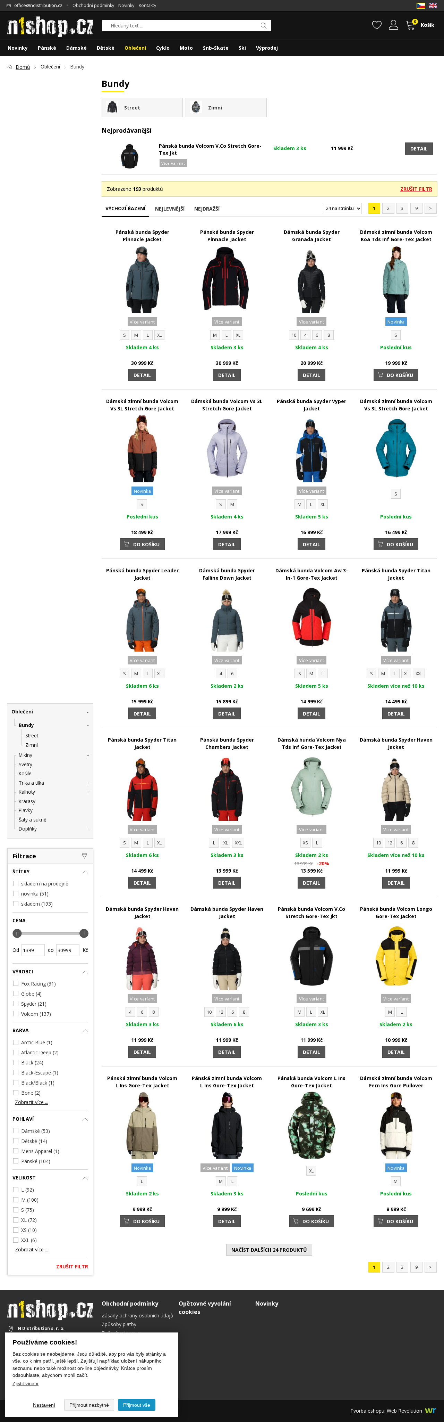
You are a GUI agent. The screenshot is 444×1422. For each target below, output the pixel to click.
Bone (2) (31, 1092)
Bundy (26, 725)
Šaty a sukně (32, 819)
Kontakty (147, 5)
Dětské (105, 47)
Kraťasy (27, 801)
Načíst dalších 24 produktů (269, 1250)
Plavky (26, 810)
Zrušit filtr (416, 189)
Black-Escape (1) (39, 1072)
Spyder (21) (33, 1003)
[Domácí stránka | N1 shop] (50, 24)
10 (293, 335)
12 (389, 843)
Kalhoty (27, 791)
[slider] (17, 933)
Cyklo (163, 47)
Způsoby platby (119, 1324)
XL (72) (29, 1220)
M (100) (30, 1199)
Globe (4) (31, 993)
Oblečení (22, 711)
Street (31, 735)
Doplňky (28, 828)
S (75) (27, 1210)
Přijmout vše (136, 1405)
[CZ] (421, 5)
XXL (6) (29, 1240)
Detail (419, 148)
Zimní (31, 745)
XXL (419, 674)
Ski (242, 47)
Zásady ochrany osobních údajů (137, 1315)
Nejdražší (207, 208)
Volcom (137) (36, 1014)
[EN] (433, 5)
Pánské (47, 47)
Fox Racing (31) (38, 983)
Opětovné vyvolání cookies (205, 1307)
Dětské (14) (34, 1141)
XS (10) (29, 1230)
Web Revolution (404, 1410)
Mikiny (25, 755)
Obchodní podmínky (93, 5)
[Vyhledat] (264, 25)
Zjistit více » (25, 1383)
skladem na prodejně (44, 883)
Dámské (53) (35, 1131)
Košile (25, 773)
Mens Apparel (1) (40, 1151)
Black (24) (32, 1062)
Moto (186, 47)
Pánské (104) (35, 1161)
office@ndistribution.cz (38, 5)
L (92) (27, 1189)
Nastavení (44, 1405)
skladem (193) (37, 903)
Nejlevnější (170, 208)
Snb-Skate (216, 47)
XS (305, 843)
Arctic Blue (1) (36, 1042)
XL (159, 335)
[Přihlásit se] (393, 26)
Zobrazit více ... (31, 1102)
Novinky (126, 5)
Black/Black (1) (37, 1082)
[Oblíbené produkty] (377, 26)
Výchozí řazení (125, 208)
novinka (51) (35, 893)
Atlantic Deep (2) (40, 1052)
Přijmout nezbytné (89, 1405)
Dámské (76, 47)
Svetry (25, 764)
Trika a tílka (31, 782)
